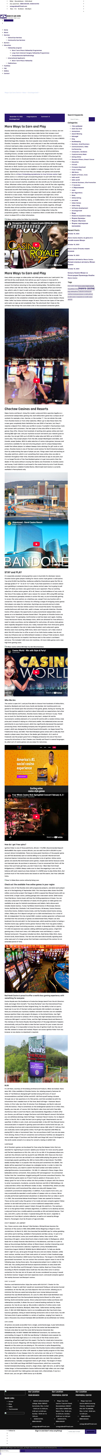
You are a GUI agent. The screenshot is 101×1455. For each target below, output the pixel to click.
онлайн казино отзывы (74, 297)
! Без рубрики (77, 126)
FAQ (5, 68)
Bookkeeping (76, 142)
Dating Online (76, 157)
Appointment (8, 20)
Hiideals (60, 1448)
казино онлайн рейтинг (86, 294)
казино (77, 294)
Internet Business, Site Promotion (84, 183)
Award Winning (77, 134)
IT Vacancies (76, 185)
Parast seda (78, 291)
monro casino (86, 288)
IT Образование (78, 188)
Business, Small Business (80, 144)
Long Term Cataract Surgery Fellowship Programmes (30, 53)
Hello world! (76, 180)
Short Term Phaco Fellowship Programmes (27, 50)
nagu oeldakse (71, 291)
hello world (75, 177)
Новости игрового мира (81, 216)
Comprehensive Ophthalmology (23, 56)
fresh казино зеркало (73, 286)
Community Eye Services (16, 40)
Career (11, 1402)
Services (7, 35)
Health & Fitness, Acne (79, 175)
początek (75, 200)
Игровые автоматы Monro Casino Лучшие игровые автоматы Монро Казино (81, 262)
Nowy (73, 195)
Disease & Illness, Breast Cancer (83, 159)
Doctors (6, 43)
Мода (74, 213)
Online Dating (76, 198)
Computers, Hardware (79, 152)
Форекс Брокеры (78, 218)
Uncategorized (14, 119)
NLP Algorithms (77, 193)
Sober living (76, 206)
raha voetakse (85, 291)
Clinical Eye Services (15, 38)
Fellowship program (15, 48)
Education (7, 45)
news (73, 190)
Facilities (7, 66)
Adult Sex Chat (77, 129)
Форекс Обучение (79, 221)
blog (73, 139)
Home (6, 30)
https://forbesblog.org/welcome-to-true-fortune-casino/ (37, 174)
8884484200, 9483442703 (29, 4)
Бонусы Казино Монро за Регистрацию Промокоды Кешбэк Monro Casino (81, 275)
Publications (12, 63)
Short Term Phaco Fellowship (22, 61)
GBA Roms (75, 172)
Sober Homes (76, 203)
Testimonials (13, 1409)
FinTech (74, 165)
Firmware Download (79, 167)
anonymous (76, 131)
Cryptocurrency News (79, 154)
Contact (7, 73)
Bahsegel (75, 136)
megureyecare (32, 117)
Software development (80, 208)
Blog (10, 1404)
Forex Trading (76, 170)
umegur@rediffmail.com (18, 6)
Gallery (6, 71)
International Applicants (16, 58)
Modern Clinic (75, 289)
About (6, 33)
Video (10, 1407)
